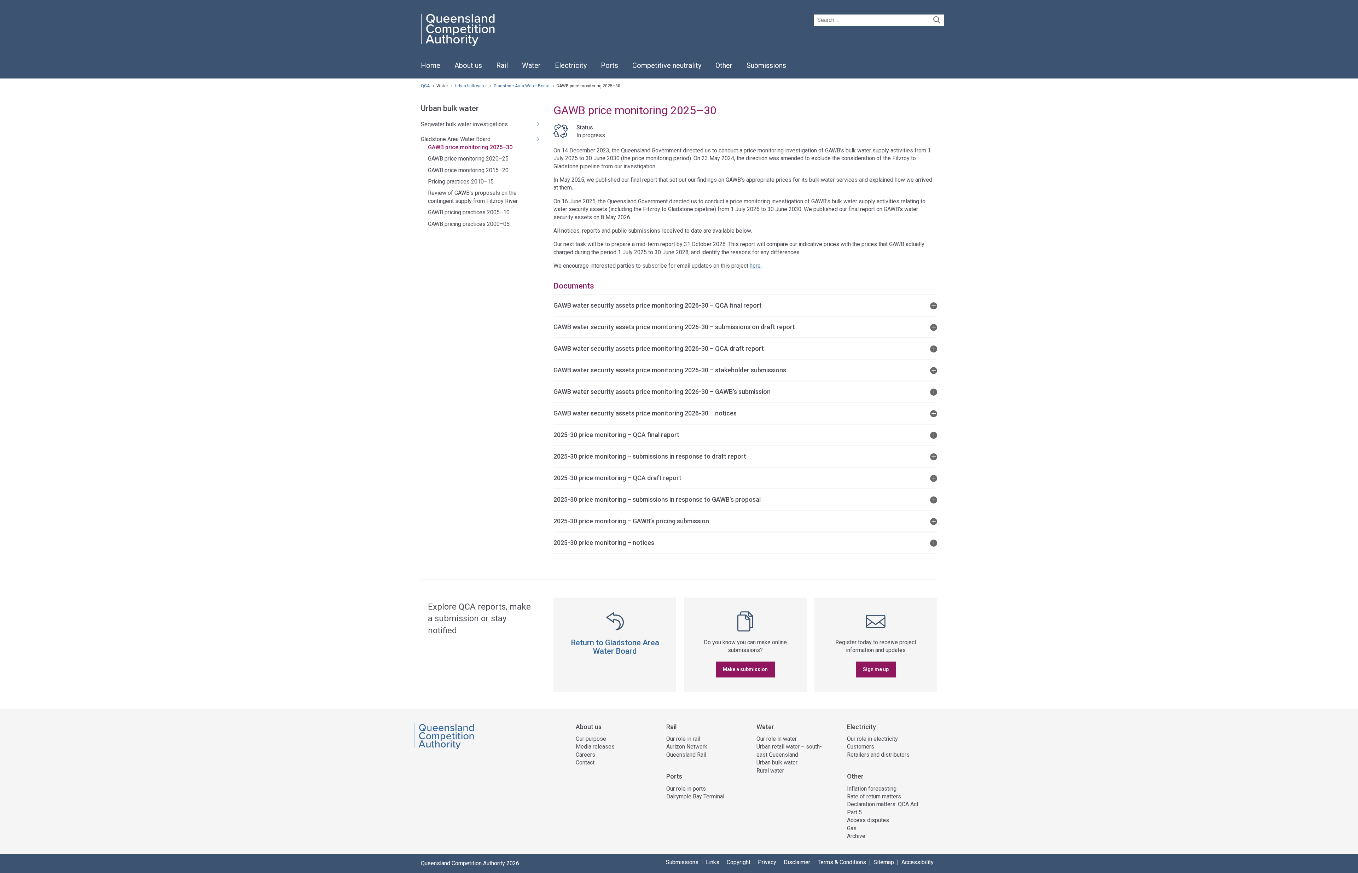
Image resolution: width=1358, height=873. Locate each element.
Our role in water (776, 738)
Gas (852, 828)
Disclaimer (797, 862)
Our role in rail (683, 738)
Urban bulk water (471, 85)
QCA (425, 85)
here (755, 265)
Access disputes (868, 820)
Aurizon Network (686, 746)
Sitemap (884, 862)
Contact (585, 762)
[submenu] (468, 65)
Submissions (682, 862)
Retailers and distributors (878, 754)
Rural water (770, 770)
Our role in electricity (872, 738)
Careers (585, 754)
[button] (745, 305)
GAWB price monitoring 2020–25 (468, 158)
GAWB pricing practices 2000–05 (469, 224)
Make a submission (745, 669)
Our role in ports (686, 788)
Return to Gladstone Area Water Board (615, 647)
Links (712, 862)
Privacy (767, 862)
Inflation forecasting (871, 788)
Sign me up (876, 669)
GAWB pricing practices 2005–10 (469, 212)
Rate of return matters (874, 796)
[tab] (745, 305)
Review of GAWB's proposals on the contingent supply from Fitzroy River (473, 197)
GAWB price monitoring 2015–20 (468, 170)
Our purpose (591, 738)
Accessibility (917, 862)
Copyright (738, 862)
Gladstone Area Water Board (522, 85)
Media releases (595, 746)
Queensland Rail (686, 754)
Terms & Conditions (842, 862)
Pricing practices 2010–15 (461, 181)
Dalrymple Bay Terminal (695, 796)
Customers (860, 746)
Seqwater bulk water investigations (464, 124)
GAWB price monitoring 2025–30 (470, 147)
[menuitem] (430, 69)
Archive (856, 836)
